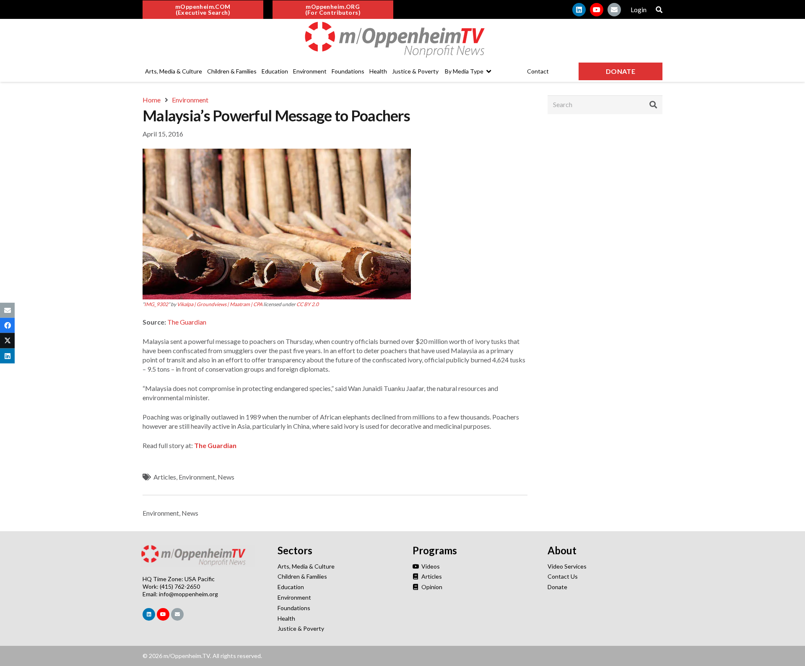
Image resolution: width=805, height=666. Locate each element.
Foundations (294, 607)
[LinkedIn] (579, 9)
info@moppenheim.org (188, 594)
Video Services (567, 566)
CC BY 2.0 (307, 304)
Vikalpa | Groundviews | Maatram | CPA (219, 304)
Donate (557, 586)
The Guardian (186, 322)
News (226, 477)
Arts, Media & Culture (306, 566)
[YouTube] (596, 9)
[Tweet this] (7, 340)
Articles (164, 477)
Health (286, 618)
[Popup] (659, 10)
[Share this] (7, 325)
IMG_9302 (156, 304)
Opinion (431, 586)
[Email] (614, 9)
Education (291, 586)
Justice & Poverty (301, 628)
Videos (430, 566)
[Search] (653, 104)
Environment (197, 477)
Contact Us (563, 576)
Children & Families (302, 576)
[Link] (402, 40)
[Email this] (7, 310)
